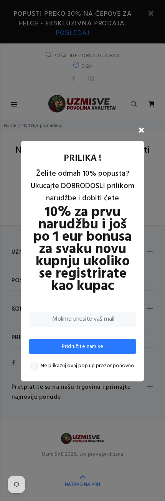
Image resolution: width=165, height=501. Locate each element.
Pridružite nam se (82, 346)
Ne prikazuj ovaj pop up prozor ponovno (87, 366)
